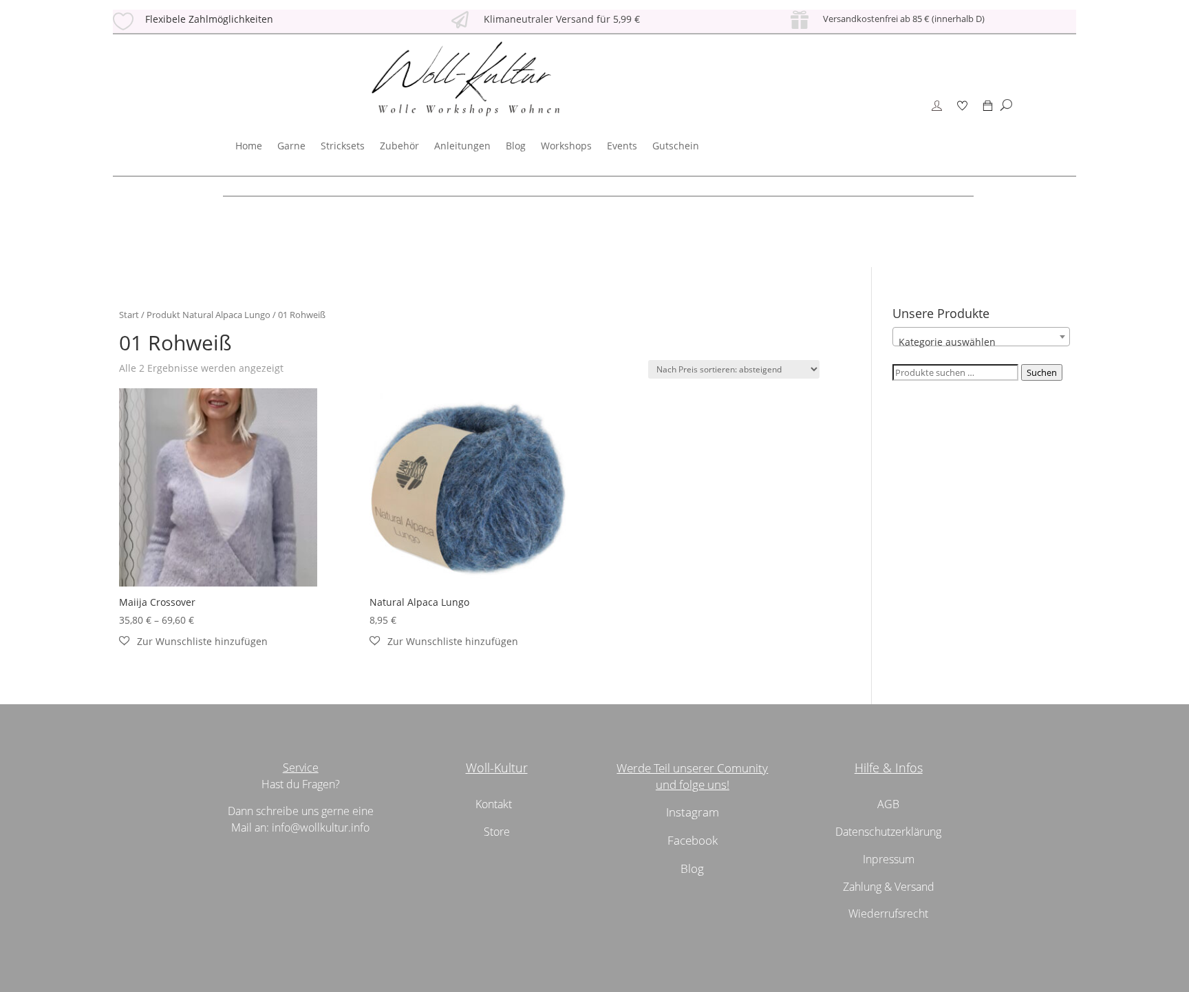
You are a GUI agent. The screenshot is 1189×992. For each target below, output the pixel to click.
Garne (291, 145)
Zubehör (399, 145)
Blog (516, 145)
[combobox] (981, 336)
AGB (888, 804)
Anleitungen (462, 145)
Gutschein (675, 145)
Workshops (566, 145)
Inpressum (888, 859)
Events (622, 145)
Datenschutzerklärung (888, 831)
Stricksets (343, 145)
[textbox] (981, 342)
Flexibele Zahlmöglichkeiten (209, 18)
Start (129, 314)
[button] (193, 641)
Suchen (1042, 372)
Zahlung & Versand (888, 886)
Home (248, 145)
